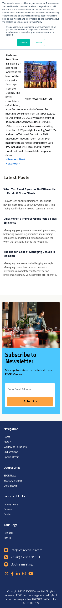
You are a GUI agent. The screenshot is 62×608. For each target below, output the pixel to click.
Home (7, 437)
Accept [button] (23, 42)
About (7, 442)
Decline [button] (38, 42)
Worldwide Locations (15, 447)
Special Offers (11, 457)
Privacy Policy (11, 504)
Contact (8, 514)
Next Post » (13, 163)
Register (8, 533)
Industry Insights (13, 481)
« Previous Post (15, 159)
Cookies (8, 509)
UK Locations (11, 452)
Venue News (11, 486)
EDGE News (10, 476)
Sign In (7, 538)
